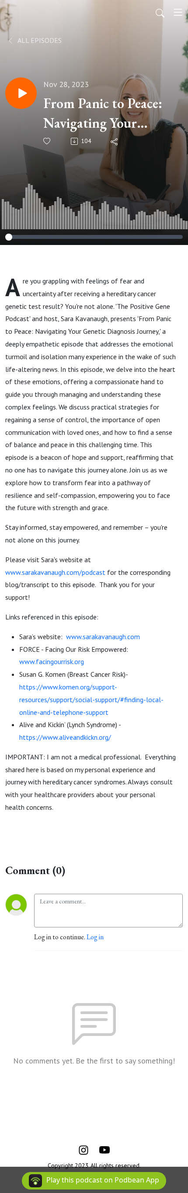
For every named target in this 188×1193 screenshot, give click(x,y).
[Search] (160, 12)
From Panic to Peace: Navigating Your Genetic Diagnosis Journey (102, 113)
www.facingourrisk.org (51, 661)
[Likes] (47, 141)
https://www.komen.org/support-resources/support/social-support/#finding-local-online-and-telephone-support (91, 699)
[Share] (115, 141)
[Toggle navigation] (178, 12)
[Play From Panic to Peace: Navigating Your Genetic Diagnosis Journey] (21, 93)
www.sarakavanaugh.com (103, 636)
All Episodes (39, 40)
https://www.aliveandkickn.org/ (65, 737)
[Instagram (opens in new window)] (83, 1149)
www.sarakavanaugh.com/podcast (55, 572)
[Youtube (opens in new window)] (104, 1149)
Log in (95, 936)
